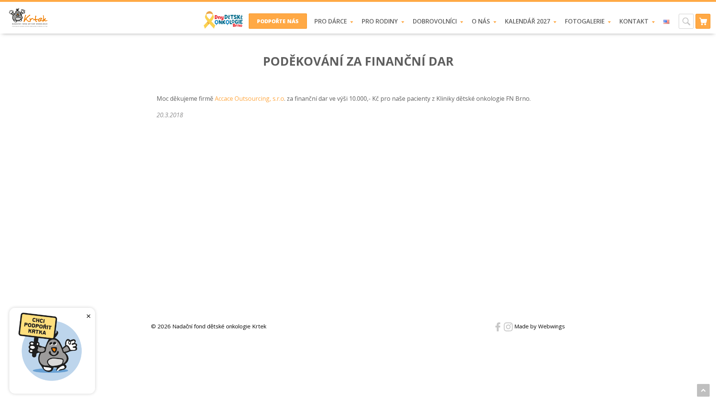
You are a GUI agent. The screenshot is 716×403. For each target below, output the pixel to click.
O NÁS (481, 21)
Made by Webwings (539, 326)
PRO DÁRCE (330, 21)
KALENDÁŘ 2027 (527, 21)
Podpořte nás (278, 21)
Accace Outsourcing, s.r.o (249, 98)
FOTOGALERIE (584, 21)
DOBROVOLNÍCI (435, 21)
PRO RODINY (380, 21)
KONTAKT (634, 21)
